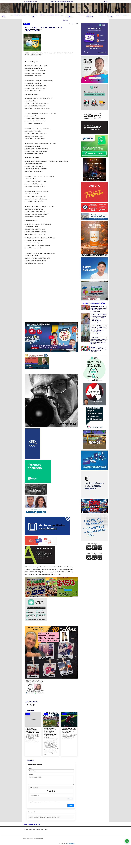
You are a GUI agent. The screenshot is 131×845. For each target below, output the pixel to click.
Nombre (30, 768)
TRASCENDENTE (16, 15)
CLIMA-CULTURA (89, 15)
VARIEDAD (102, 15)
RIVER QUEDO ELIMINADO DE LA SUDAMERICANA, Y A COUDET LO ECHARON (33, 730)
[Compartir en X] (31, 704)
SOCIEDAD (50, 15)
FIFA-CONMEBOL (69, 15)
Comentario (30, 774)
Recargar (70, 798)
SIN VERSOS (110, 15)
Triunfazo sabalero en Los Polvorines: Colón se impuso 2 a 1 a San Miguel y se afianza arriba (69, 730)
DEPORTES (81, 15)
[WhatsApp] (107, 1)
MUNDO (119, 15)
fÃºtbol (65, 20)
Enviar (71, 805)
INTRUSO (126, 15)
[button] (104, 1)
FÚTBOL (43, 15)
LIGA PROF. (4, 15)
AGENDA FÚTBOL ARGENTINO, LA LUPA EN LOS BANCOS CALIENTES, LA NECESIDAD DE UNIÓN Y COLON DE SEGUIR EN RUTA (51, 733)
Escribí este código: (33, 787)
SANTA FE (34, 15)
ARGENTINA (27, 15)
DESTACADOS (59, 15)
